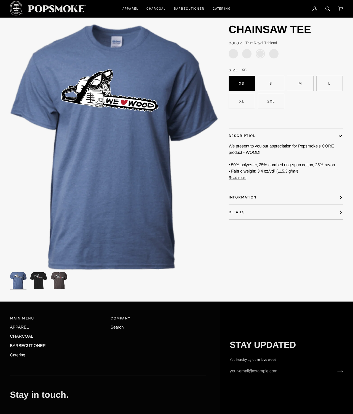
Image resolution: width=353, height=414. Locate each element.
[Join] (335, 371)
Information (243, 197)
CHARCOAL (21, 336)
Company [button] (120, 318)
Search (117, 327)
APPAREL (19, 327)
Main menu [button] (22, 318)
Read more (237, 178)
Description (242, 135)
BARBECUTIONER (28, 345)
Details (237, 212)
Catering (17, 355)
